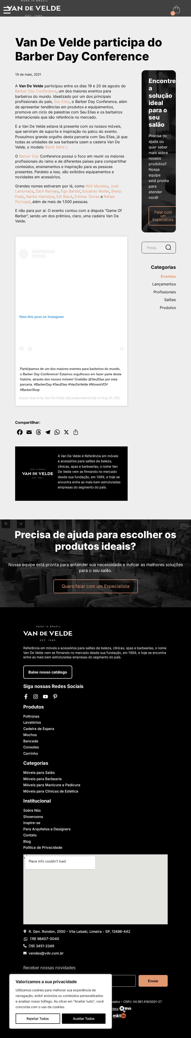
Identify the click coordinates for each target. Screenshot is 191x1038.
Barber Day (29, 156)
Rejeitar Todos (38, 1018)
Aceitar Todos (84, 1018)
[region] (60, 1001)
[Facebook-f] (25, 696)
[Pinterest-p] (55, 696)
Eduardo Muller (95, 191)
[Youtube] (45, 696)
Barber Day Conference (36, 91)
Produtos (168, 308)
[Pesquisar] (168, 247)
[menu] (6, 10)
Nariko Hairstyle (40, 196)
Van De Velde (55, 398)
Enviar (153, 981)
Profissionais (164, 292)
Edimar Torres (87, 196)
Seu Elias (62, 101)
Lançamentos (164, 284)
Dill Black (64, 196)
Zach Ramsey (47, 191)
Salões (170, 300)
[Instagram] (35, 696)
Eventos (168, 276)
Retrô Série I (56, 147)
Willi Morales (97, 186)
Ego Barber (70, 191)
